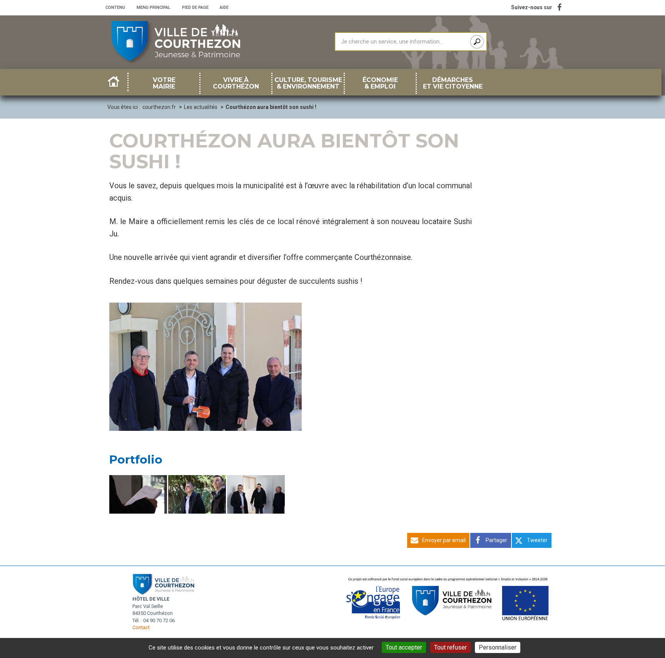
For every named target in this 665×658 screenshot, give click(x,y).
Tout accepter (404, 647)
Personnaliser (497, 647)
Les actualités (200, 107)
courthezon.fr (159, 107)
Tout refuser (450, 647)
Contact (141, 627)
